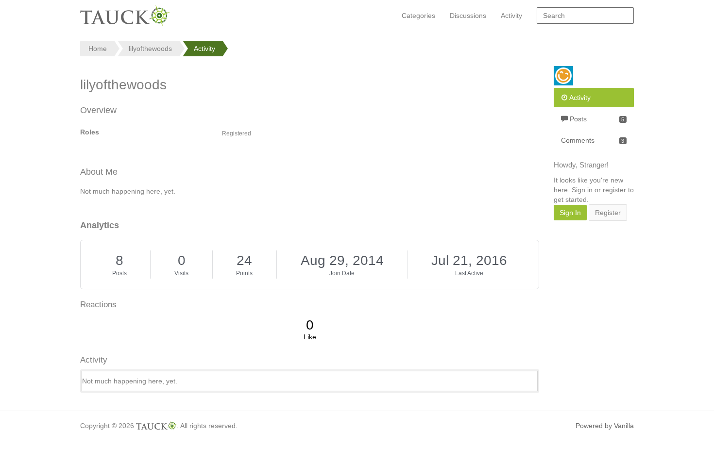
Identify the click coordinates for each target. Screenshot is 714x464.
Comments (592, 140)
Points (244, 273)
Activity (511, 15)
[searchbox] (585, 15)
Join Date (342, 273)
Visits (181, 273)
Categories (418, 15)
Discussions (468, 15)
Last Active (469, 273)
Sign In (570, 212)
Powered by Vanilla (605, 426)
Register (608, 212)
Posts (119, 273)
